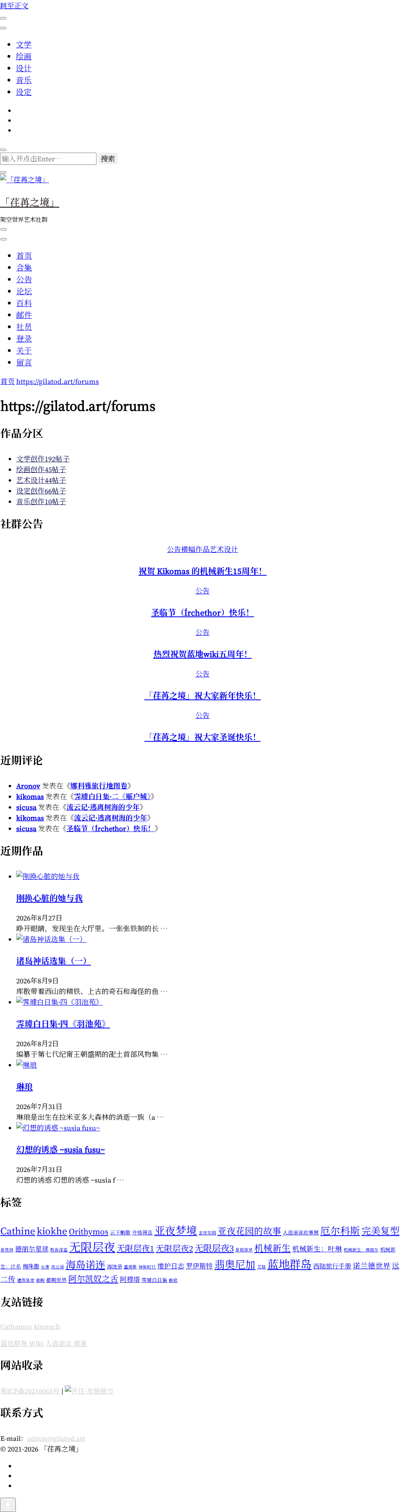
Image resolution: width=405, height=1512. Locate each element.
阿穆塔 (130, 1279)
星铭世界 (244, 1250)
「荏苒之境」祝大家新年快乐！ (202, 695)
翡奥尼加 (234, 1265)
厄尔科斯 (340, 1231)
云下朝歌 (120, 1232)
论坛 (24, 291)
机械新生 (272, 1248)
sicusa (26, 807)
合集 (24, 267)
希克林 (6, 1250)
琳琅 (24, 1086)
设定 (24, 92)
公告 (24, 279)
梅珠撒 (31, 1266)
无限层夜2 (174, 1248)
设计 (24, 68)
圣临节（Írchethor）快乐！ (202, 612)
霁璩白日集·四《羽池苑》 (63, 1024)
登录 (24, 338)
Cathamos (16, 1326)
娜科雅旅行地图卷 (98, 786)
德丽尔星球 (32, 1249)
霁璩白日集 (154, 1280)
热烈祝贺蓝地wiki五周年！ (202, 654)
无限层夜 (92, 1247)
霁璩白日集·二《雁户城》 (112, 796)
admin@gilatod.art (56, 1438)
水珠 (45, 1267)
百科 (24, 303)
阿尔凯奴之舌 (93, 1279)
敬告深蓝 (59, 1250)
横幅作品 (195, 549)
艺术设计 (224, 549)
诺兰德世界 (371, 1266)
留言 (24, 362)
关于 (24, 350)
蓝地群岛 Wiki (22, 1343)
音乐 (24, 80)
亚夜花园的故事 (249, 1231)
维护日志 (170, 1266)
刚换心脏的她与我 (49, 898)
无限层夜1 (135, 1248)
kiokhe (52, 1231)
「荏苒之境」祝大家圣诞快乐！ (202, 737)
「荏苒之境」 (29, 202)
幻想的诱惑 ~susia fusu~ (60, 1149)
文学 (24, 44)
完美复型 (380, 1231)
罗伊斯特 (199, 1266)
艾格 (261, 1267)
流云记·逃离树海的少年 (103, 807)
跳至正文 (14, 6)
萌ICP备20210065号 (30, 1391)
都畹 (40, 1280)
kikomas (30, 796)
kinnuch (47, 1326)
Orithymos (88, 1231)
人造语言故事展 (301, 1232)
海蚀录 (114, 1266)
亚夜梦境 (175, 1230)
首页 (24, 255)
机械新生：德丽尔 (361, 1250)
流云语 (57, 1267)
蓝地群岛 (289, 1264)
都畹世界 (56, 1280)
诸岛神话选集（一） (53, 961)
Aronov (28, 786)
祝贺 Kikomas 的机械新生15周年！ (202, 571)
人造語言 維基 (66, 1343)
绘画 (24, 56)
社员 (24, 327)
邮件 (24, 315)
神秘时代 (147, 1267)
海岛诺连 (85, 1265)
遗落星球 (25, 1280)
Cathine (17, 1231)
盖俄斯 (130, 1267)
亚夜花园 (207, 1233)
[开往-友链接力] (89, 1391)
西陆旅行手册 (332, 1266)
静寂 (173, 1280)
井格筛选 (142, 1232)
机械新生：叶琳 (317, 1249)
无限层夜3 (214, 1248)
